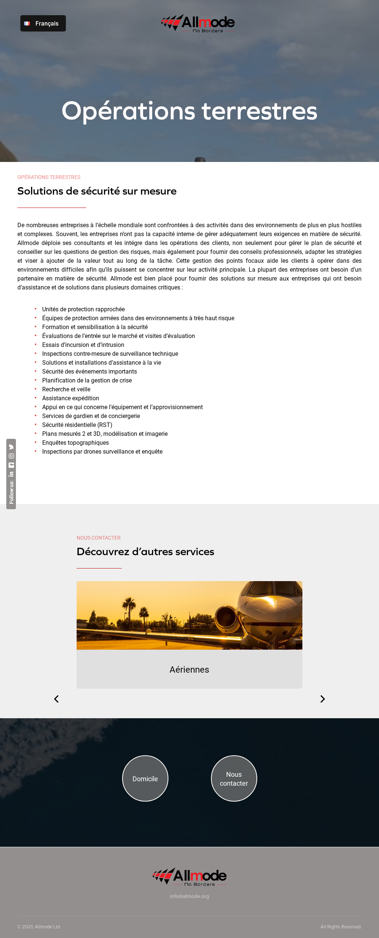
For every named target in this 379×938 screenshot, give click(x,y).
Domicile (145, 778)
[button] (56, 699)
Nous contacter (234, 779)
